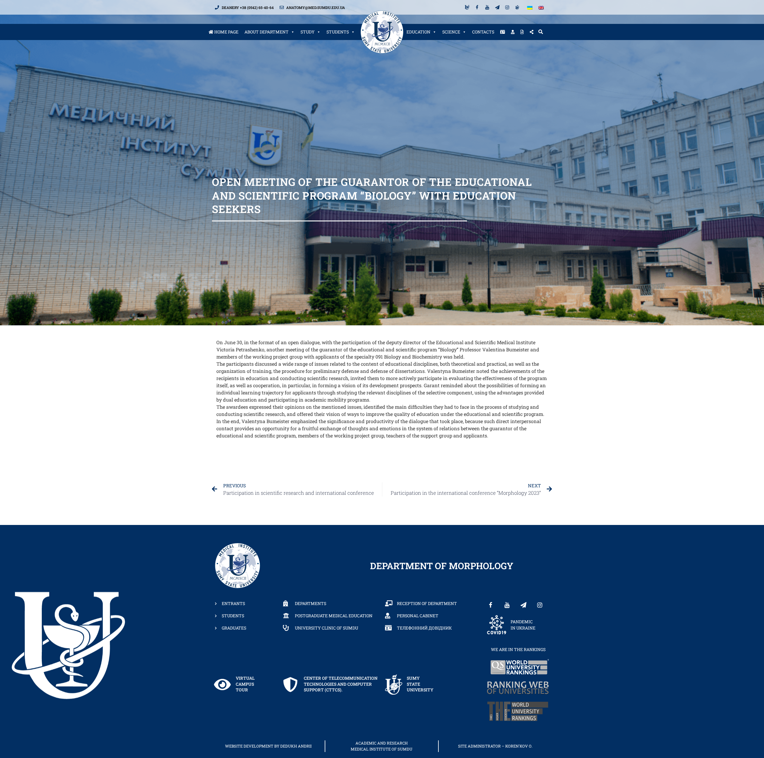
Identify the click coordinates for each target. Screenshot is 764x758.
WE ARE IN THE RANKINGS (518, 649)
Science (451, 32)
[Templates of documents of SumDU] (522, 32)
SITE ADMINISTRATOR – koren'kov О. (495, 746)
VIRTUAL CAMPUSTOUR (245, 684)
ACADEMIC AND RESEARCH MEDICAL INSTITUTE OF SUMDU (381, 746)
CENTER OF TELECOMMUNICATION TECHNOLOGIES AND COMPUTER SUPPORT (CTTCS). (341, 684)
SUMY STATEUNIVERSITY (420, 684)
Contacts (483, 32)
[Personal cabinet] (512, 32)
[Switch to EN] (541, 7)
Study (308, 32)
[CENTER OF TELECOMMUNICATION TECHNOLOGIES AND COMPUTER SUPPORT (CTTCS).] (290, 684)
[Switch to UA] (529, 7)
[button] (540, 32)
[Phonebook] (502, 32)
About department (266, 32)
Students (337, 32)
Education (418, 32)
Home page (225, 32)
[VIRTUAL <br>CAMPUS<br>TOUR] (222, 684)
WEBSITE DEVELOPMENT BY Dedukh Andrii (268, 746)
